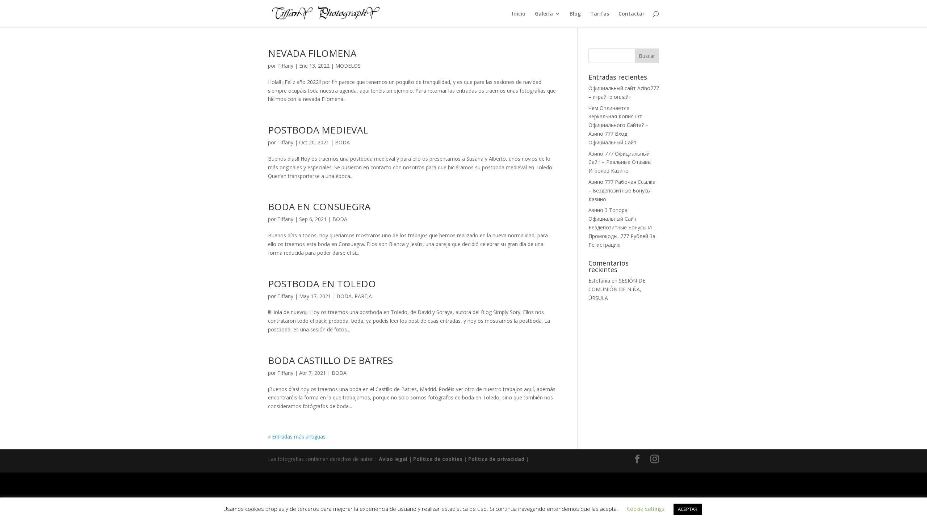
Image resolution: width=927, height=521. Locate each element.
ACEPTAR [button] (687, 509)
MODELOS (348, 65)
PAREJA (363, 296)
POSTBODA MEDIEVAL (318, 129)
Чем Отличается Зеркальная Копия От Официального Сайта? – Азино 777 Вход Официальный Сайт (618, 125)
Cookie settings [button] (645, 508)
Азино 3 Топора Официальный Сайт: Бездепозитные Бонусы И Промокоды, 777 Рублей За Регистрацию (621, 227)
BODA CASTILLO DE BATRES (330, 360)
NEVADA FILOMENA (312, 53)
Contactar (631, 14)
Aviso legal (393, 459)
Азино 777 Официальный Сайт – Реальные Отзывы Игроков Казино (619, 162)
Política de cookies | (440, 459)
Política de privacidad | (498, 459)
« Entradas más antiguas (297, 436)
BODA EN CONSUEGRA (319, 206)
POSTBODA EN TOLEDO (322, 283)
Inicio (518, 14)
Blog (575, 14)
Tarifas (599, 14)
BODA (342, 142)
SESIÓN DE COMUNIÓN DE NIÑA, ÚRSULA (616, 289)
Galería (544, 14)
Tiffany (285, 65)
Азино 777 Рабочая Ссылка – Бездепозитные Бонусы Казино (621, 190)
